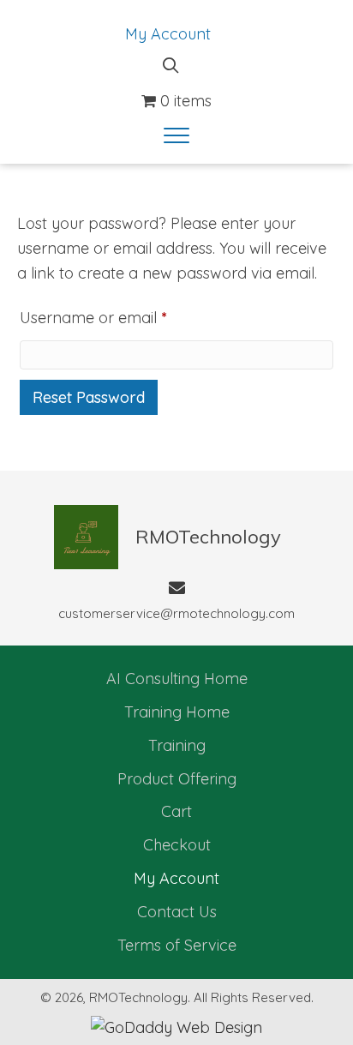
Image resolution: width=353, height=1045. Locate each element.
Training (177, 745)
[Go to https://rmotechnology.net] (169, 537)
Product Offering (176, 779)
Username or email (125, 317)
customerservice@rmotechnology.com (176, 613)
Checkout (177, 845)
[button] (176, 136)
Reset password (89, 397)
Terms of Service (176, 945)
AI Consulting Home (177, 678)
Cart (176, 811)
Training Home (177, 712)
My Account (168, 34)
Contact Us (177, 912)
